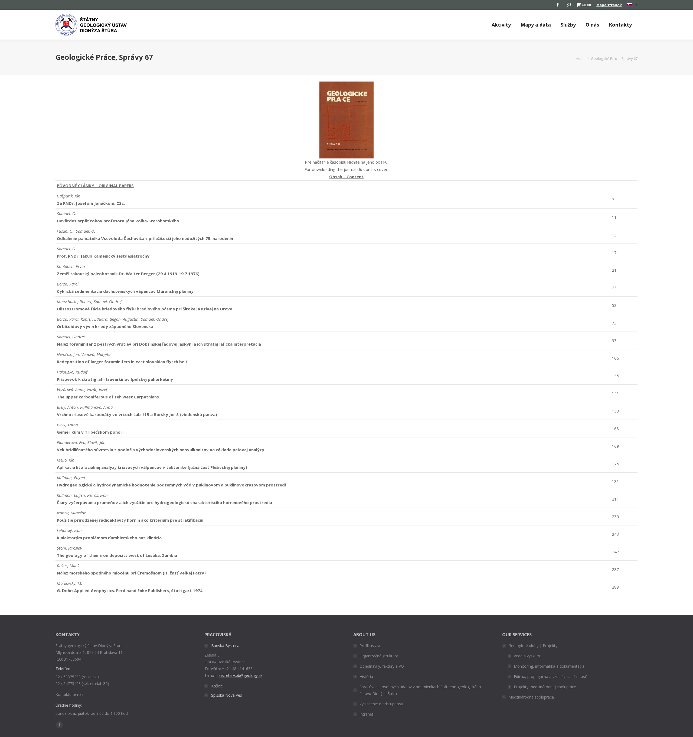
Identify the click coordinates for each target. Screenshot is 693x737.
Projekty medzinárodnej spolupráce (545, 686)
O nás (592, 24)
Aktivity (501, 24)
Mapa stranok (609, 4)
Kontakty (620, 24)
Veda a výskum (527, 655)
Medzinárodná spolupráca (531, 697)
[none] (632, 5)
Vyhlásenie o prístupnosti (381, 703)
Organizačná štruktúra (378, 655)
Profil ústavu (370, 645)
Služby (568, 24)
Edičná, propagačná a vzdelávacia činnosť (550, 676)
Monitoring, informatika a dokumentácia (549, 666)
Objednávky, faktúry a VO (381, 666)
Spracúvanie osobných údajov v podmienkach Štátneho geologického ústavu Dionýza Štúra (420, 690)
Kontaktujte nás (69, 694)
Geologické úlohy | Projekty (532, 645)
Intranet (366, 714)
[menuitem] (632, 4)
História (366, 676)
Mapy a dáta (536, 24)
